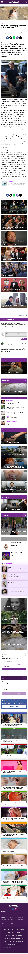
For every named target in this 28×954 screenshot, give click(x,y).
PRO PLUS (22, 929)
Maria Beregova (15, 190)
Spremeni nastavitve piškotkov (14, 935)
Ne (4, 687)
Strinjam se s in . (12, 665)
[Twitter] (10, 37)
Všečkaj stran (15, 706)
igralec (23, 190)
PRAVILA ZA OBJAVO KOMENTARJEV (9, 328)
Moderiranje (11, 932)
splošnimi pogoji (13, 664)
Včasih (5, 689)
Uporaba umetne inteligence (14, 944)
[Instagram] (16, 909)
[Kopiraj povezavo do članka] (20, 37)
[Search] (26, 2)
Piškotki (18, 932)
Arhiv (24, 678)
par (20, 190)
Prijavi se (23, 338)
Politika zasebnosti (9, 938)
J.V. (6, 33)
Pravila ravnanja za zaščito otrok (14, 941)
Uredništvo (15, 929)
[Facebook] (7, 37)
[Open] (3, 2)
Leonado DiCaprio (7, 190)
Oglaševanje (7, 929)
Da (4, 685)
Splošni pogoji (20, 938)
